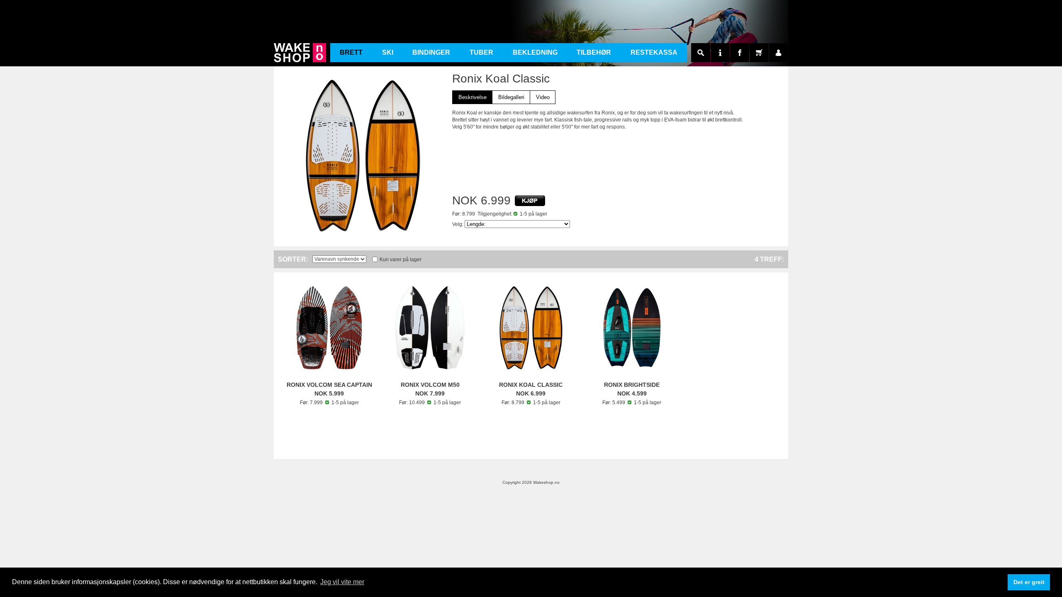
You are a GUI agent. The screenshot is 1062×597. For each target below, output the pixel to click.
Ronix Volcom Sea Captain (329, 384)
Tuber (481, 52)
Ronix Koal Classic (531, 384)
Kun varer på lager (400, 259)
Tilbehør (594, 52)
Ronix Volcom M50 (430, 384)
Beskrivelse (472, 97)
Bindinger (431, 52)
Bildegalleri (511, 97)
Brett (351, 52)
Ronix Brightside (632, 384)
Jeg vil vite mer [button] (342, 581)
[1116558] (530, 200)
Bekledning (535, 52)
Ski (387, 52)
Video (543, 97)
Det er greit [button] (1029, 582)
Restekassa (654, 52)
